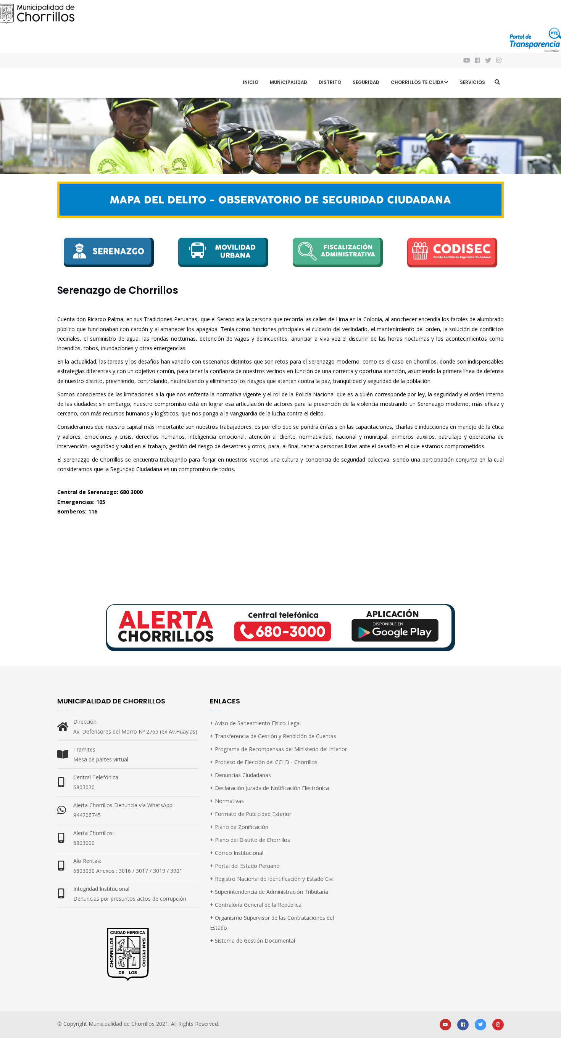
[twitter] (480, 1024)
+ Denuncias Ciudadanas (240, 775)
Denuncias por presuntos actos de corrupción (129, 898)
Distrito (330, 82)
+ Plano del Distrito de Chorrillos (250, 839)
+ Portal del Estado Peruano (245, 865)
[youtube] (445, 1024)
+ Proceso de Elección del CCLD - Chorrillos (264, 762)
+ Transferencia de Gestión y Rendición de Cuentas (273, 736)
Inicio (250, 82)
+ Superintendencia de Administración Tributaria (269, 891)
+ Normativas (227, 801)
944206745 (87, 815)
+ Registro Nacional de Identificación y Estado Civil (272, 878)
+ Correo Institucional (236, 852)
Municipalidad (288, 82)
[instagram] (499, 60)
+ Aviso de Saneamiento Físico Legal (255, 723)
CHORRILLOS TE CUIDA (417, 82)
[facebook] (463, 1024)
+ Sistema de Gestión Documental (252, 940)
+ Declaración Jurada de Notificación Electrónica (269, 788)
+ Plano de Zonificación (239, 826)
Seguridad (366, 82)
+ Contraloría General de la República (255, 904)
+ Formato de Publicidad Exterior (250, 814)
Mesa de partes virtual (100, 759)
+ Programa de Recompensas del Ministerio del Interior (278, 749)
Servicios (472, 82)
